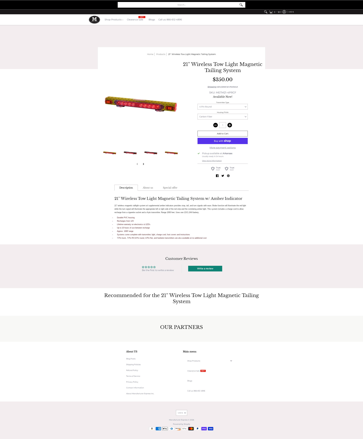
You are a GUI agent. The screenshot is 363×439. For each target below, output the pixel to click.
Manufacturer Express (178, 420)
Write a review (205, 268)
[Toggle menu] (232, 360)
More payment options (223, 147)
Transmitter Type (222, 102)
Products (160, 54)
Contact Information (135, 388)
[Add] (229, 125)
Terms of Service (133, 376)
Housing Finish (222, 112)
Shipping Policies (133, 364)
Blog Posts (130, 359)
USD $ (291, 12)
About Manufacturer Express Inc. (140, 393)
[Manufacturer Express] (94, 19)
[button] (274, 11)
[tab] (126, 188)
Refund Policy (132, 370)
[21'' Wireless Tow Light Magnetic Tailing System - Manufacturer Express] (109, 152)
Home (150, 54)
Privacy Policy (132, 382)
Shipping (212, 87)
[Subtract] (215, 125)
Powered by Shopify (181, 424)
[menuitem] (265, 11)
